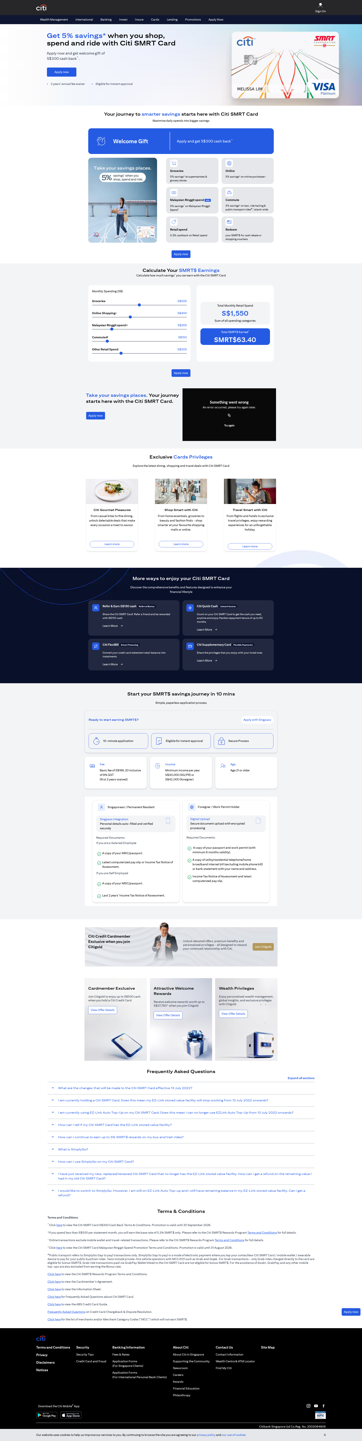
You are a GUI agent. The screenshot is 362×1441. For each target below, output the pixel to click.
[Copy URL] (229, 415)
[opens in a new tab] (41, 7)
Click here (54, 1274)
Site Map (268, 1347)
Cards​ (155, 19)
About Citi (181, 1347)
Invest (123, 19)
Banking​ (106, 19)
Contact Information (229, 1354)
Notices (42, 1370)
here (59, 1225)
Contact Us (224, 1347)
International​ (84, 19)
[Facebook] (323, 1406)
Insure (139, 19)
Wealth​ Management (54, 19)
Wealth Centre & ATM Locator (235, 1361)
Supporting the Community (191, 1361)
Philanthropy (181, 1395)
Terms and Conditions (262, 1232)
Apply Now (216, 19)
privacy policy (206, 1435)
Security (82, 1347)
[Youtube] (316, 1406)
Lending (172, 19)
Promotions (193, 19)
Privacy (42, 1355)
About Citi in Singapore (188, 1354)
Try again (229, 425)
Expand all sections (301, 1078)
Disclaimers (45, 1362)
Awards (178, 1381)
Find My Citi (224, 1368)
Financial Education (186, 1388)
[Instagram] (308, 1406)
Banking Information (128, 1347)
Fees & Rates (121, 1354)
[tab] (54, 19)
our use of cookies (234, 1435)
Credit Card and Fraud (91, 1361)
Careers (178, 1375)
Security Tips (85, 1354)
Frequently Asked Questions (66, 1312)
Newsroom (180, 1368)
